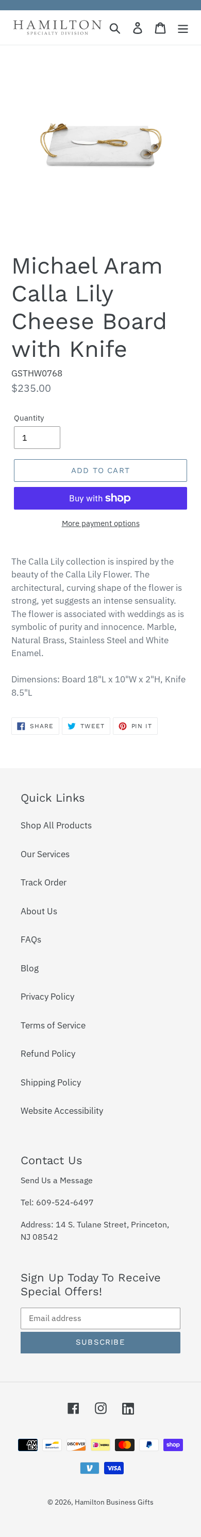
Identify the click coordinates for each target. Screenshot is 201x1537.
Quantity (29, 418)
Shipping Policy (51, 1082)
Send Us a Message (57, 1180)
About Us (39, 911)
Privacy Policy (47, 996)
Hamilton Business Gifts (114, 1502)
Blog (30, 968)
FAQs (31, 939)
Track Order (43, 882)
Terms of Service (53, 1025)
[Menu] (183, 28)
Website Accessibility (62, 1110)
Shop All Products (56, 825)
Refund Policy (48, 1053)
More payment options (101, 523)
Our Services (45, 854)
